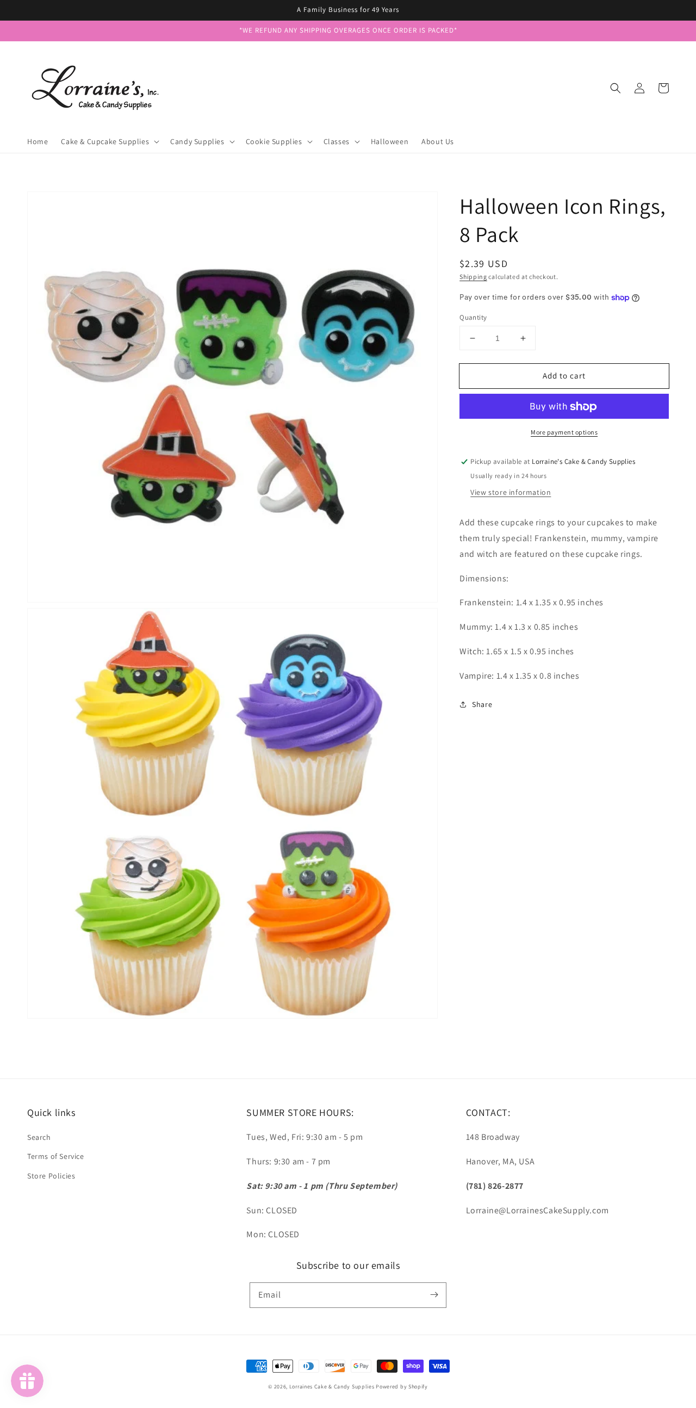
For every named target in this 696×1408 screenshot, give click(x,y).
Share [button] (482, 704)
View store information (510, 492)
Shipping (473, 276)
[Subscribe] (434, 1295)
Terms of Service (55, 1156)
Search (39, 1137)
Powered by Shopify (402, 1386)
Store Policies (51, 1176)
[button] (615, 88)
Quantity (473, 317)
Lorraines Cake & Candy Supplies (332, 1386)
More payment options (564, 433)
